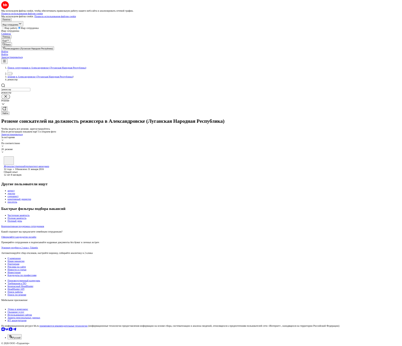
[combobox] (15, 89)
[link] (6, 44)
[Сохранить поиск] (4, 109)
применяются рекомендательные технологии (63, 325)
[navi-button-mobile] (4, 61)
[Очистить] (5, 96)
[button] (4, 51)
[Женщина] (9, 160)
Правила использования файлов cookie (55, 16)
